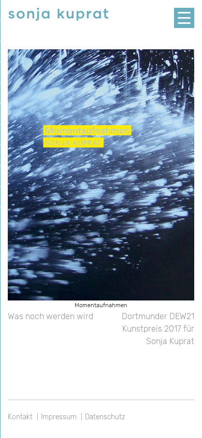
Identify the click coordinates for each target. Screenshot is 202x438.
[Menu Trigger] (184, 18)
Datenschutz (105, 417)
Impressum (59, 417)
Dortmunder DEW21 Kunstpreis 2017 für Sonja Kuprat (158, 328)
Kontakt (20, 417)
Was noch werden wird (50, 316)
